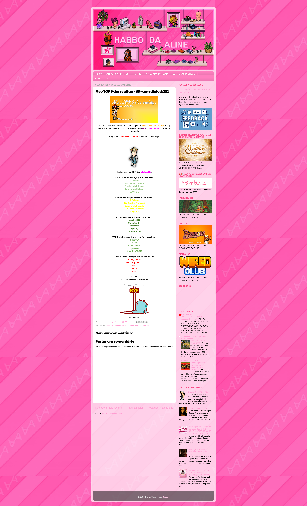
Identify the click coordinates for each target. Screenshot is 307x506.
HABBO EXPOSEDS (189, 361)
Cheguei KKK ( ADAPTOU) (198, 392)
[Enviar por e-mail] (137, 322)
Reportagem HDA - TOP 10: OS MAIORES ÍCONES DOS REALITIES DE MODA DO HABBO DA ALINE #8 (200, 430)
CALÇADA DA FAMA (157, 73)
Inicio (99, 73)
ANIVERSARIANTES (117, 73)
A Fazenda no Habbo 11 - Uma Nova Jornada (193, 338)
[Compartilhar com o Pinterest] (146, 322)
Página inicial (135, 407)
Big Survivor (186, 315)
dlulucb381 (110, 325)
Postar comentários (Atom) (113, 413)
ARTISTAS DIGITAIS (184, 73)
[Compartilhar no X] (142, 322)
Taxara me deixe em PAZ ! (199, 408)
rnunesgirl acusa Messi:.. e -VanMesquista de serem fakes (200, 452)
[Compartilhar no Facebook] (144, 322)
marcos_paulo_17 (122, 325)
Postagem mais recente (109, 407)
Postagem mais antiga (160, 407)
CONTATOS (101, 78)
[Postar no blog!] (139, 322)
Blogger (165, 497)
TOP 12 (137, 73)
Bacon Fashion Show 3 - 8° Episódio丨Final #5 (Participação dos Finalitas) (199, 472)
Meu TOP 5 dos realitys (139, 325)
